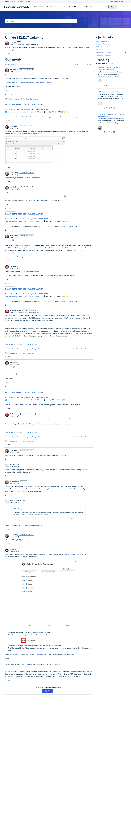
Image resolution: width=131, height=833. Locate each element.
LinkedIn (69, 112)
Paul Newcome (15, 310)
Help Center (18, 1)
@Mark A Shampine (27, 540)
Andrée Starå (14, 69)
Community (8, 1)
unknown (33, 44)
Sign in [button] (47, 691)
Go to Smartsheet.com (118, 1)
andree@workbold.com (33, 112)
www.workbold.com (14, 112)
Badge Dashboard (102, 47)
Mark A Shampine (15, 501)
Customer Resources (103, 44)
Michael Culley (15, 481)
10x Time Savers (48, 349)
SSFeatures (13, 549)
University (28, 1)
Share (7, 54)
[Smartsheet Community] (16, 7)
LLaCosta (13, 42)
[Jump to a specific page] (90, 64)
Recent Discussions (102, 41)
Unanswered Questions (111, 53)
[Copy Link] (37, 44)
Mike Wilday (14, 126)
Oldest (13, 65)
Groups (98, 50)
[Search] (106, 7)
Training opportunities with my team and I (20, 353)
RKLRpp (12, 465)
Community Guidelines (103, 56)
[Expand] (48, 521)
